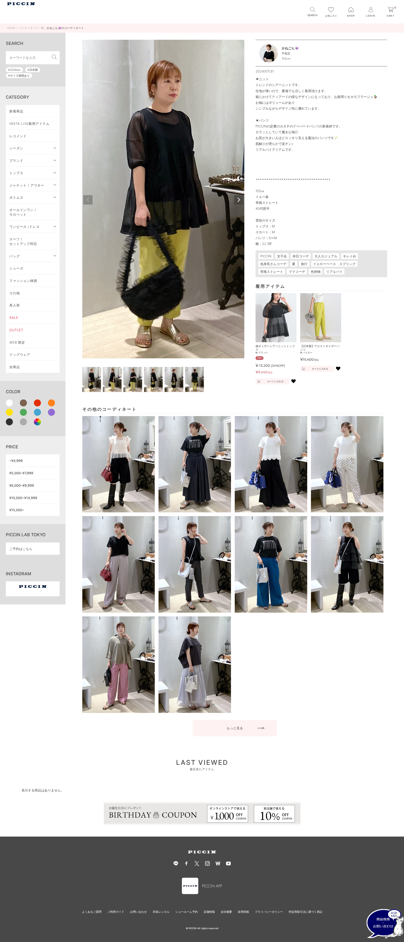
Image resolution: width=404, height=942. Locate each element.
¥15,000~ (16, 510)
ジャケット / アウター (26, 185)
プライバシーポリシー (269, 911)
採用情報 (243, 911)
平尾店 (286, 53)
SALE (13, 318)
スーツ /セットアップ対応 (23, 241)
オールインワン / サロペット (22, 212)
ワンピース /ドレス (24, 227)
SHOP (351, 15)
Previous (88, 200)
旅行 (304, 264)
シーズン (16, 148)
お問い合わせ (138, 911)
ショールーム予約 (186, 911)
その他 (14, 293)
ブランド (16, 160)
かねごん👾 (290, 48)
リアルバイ (334, 271)
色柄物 (316, 271)
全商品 (14, 367)
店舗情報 (209, 911)
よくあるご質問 (91, 911)
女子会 (282, 256)
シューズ (16, 268)
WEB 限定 (17, 342)
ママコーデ (297, 271)
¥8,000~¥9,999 (21, 485)
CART (391, 12)
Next (238, 200)
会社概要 (226, 911)
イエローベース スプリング (334, 264)
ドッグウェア (19, 354)
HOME (11, 28)
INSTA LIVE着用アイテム (29, 124)
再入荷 (14, 305)
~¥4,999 (16, 461)
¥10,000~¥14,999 (23, 498)
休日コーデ (300, 256)
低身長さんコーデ (273, 264)
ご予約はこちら (20, 549)
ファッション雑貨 (23, 281)
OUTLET (16, 330)
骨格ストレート (271, 271)
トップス (16, 173)
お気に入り (331, 15)
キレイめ (349, 256)
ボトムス (16, 197)
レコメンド (18, 136)
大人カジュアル (325, 256)
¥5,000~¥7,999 (21, 473)
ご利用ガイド (115, 911)
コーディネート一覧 (31, 28)
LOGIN (370, 15)
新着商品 (16, 111)
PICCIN (265, 256)
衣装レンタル (161, 911)
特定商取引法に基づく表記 (305, 911)
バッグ (14, 256)
